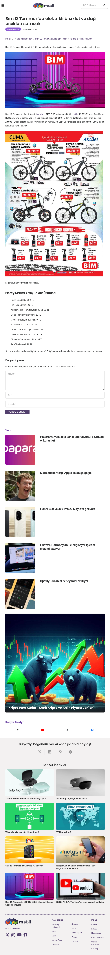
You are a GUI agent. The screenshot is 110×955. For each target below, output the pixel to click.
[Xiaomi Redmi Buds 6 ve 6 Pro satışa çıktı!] (29, 782)
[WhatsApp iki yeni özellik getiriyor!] (29, 816)
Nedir (74, 928)
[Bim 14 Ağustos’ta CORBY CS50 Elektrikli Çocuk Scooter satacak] (29, 886)
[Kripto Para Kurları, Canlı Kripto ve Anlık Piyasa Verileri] (55, 663)
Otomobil (55, 944)
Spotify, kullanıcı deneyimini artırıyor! (64, 581)
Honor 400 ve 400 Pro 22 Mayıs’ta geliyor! (67, 509)
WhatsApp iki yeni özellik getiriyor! (22, 832)
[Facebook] (92, 730)
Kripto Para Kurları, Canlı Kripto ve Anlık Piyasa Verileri (51, 708)
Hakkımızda (96, 933)
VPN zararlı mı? (63, 832)
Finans (74, 937)
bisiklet (75, 114)
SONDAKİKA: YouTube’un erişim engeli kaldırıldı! (80, 902)
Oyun (54, 936)
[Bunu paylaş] (39, 752)
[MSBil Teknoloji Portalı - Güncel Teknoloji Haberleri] (43, 5)
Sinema (75, 924)
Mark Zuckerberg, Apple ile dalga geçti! (66, 472)
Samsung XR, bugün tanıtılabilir (71, 798)
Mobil (54, 931)
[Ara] (104, 5)
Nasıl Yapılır (77, 933)
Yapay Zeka (57, 940)
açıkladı (41, 114)
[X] (67, 730)
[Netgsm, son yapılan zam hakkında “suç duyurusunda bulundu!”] (80, 850)
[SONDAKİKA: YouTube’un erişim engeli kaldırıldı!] (80, 886)
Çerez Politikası (97, 937)
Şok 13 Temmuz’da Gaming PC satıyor (24, 866)
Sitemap (94, 949)
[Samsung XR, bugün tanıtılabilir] (80, 782)
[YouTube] (42, 730)
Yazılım (75, 941)
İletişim (94, 929)
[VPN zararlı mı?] (80, 816)
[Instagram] (17, 730)
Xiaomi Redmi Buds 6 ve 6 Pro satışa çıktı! (25, 798)
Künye (94, 924)
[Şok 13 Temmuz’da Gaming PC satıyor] (29, 850)
